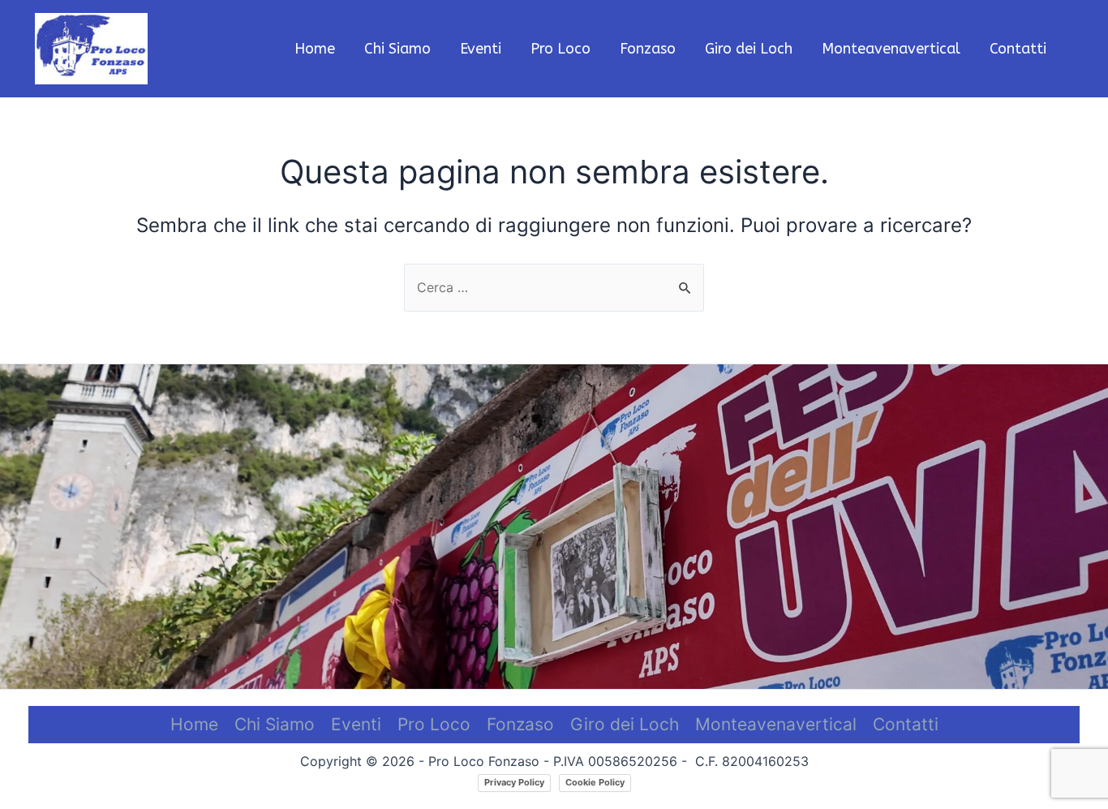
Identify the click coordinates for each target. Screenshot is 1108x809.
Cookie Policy (595, 782)
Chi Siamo (274, 724)
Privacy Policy (514, 782)
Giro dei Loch (624, 724)
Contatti (905, 724)
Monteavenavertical (776, 724)
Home (194, 724)
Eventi (356, 724)
